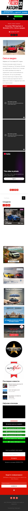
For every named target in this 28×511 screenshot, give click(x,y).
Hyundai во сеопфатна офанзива (15, 396)
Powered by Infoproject (14, 508)
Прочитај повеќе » (12, 386)
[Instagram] (13, 190)
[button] (7, 16)
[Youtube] (9, 205)
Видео (9, 23)
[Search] (23, 198)
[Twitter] (6, 205)
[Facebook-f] (4, 205)
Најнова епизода (10, 403)
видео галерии (16, 23)
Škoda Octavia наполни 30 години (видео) (16, 384)
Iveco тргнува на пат (14, 390)
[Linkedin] (15, 190)
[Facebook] (11, 190)
